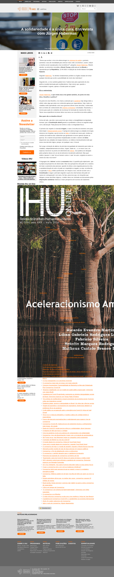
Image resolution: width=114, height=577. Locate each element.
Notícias (44, 1)
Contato (78, 1)
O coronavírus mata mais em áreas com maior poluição (60, 383)
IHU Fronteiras (33, 549)
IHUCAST (45, 552)
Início (20, 1)
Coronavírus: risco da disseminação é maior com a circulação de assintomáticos (68, 435)
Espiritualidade (69, 1)
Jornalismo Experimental (49, 550)
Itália (67, 133)
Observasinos (33, 545)
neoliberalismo (78, 355)
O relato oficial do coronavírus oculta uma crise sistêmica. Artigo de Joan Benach (68, 496)
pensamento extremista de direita (74, 322)
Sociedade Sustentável (35, 552)
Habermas (48, 75)
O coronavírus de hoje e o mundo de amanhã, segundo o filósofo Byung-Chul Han (68, 446)
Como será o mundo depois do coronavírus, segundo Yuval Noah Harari (65, 444)
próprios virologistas (69, 108)
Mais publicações (60, 545)
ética (50, 170)
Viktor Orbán (54, 229)
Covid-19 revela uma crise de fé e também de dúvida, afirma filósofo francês (66, 372)
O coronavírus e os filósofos (51, 494)
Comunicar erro (45, 508)
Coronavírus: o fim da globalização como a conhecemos (60, 451)
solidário (88, 293)
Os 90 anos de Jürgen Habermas (53, 367)
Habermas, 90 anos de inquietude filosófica (56, 369)
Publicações (52, 1)
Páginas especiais (47, 549)
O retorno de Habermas (50, 365)
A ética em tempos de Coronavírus (53, 487)
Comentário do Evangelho (87, 545)
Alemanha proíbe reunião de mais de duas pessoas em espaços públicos (65, 449)
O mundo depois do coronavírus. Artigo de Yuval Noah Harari (62, 442)
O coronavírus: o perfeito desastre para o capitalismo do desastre (63, 453)
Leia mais (21, 382)
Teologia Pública (34, 547)
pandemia (77, 101)
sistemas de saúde (75, 60)
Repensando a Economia (36, 550)
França (48, 227)
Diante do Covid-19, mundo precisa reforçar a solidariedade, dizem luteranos (67, 428)
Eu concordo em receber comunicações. (27, 143)
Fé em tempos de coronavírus (52, 374)
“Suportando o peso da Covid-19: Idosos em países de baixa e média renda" (66, 458)
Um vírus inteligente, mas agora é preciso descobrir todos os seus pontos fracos (68, 465)
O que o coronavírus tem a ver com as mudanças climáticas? (62, 467)
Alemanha (82, 253)
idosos (72, 151)
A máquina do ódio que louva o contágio (55, 430)
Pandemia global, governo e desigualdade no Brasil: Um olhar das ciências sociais (68, 403)
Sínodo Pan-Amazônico (87, 557)
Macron (83, 269)
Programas (36, 1)
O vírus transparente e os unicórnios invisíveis (57, 381)
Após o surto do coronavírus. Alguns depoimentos (58, 503)
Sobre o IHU (28, 1)
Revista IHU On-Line (61, 547)
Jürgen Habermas (82, 65)
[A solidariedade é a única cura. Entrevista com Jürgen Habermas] (51, 53)
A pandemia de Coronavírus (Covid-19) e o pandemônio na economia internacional (68, 499)
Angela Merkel (68, 273)
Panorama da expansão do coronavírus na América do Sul (61, 456)
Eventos (60, 1)
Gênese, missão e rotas (23, 545)
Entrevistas (45, 547)
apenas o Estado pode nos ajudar (73, 357)
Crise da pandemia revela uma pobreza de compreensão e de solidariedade (66, 433)
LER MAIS (23, 74)
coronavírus (72, 240)
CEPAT (19, 550)
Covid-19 (74, 229)
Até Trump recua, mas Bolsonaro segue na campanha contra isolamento (65, 437)
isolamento (69, 190)
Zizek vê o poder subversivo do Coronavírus (56, 501)
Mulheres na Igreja (85, 559)
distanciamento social (55, 131)
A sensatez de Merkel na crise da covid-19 (56, 440)
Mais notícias (46, 545)
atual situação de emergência (69, 318)
